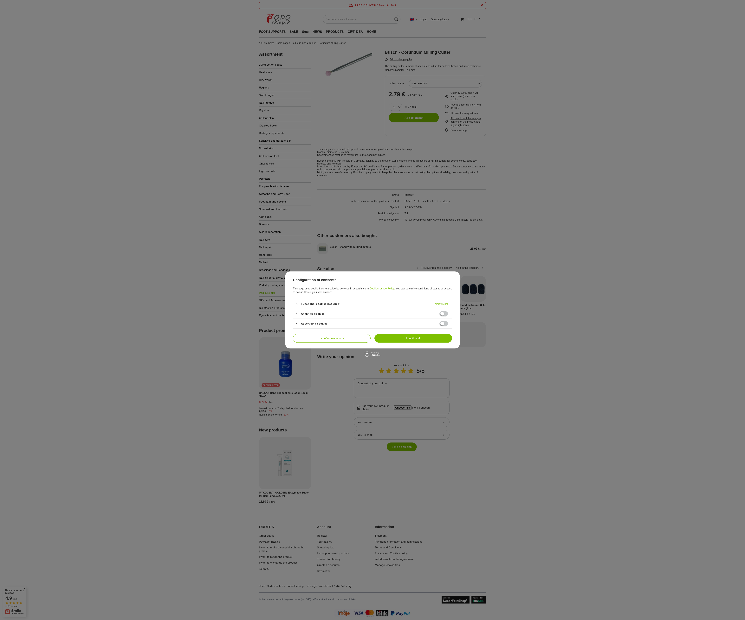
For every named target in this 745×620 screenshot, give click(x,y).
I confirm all (413, 338)
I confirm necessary (332, 338)
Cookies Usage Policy (382, 288)
